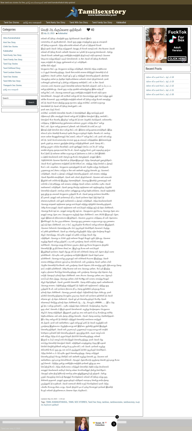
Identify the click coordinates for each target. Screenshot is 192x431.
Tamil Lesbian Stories (12, 72)
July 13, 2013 (48, 33)
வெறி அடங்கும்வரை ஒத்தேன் (61, 30)
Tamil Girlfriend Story (11, 68)
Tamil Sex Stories (11, 22)
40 (92, 29)
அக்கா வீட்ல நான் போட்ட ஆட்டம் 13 (160, 81)
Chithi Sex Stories (10, 47)
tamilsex (105, 402)
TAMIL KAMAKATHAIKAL (56, 402)
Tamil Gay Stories (10, 64)
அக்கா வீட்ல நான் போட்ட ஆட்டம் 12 (160, 86)
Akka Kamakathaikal (11, 38)
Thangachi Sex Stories (12, 85)
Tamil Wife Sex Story (78, 22)
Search (5, 98)
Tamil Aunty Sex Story (55, 22)
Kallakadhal (121, 22)
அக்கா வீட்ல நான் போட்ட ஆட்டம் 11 (160, 90)
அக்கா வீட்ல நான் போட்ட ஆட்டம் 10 (160, 94)
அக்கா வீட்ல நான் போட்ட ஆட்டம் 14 (160, 77)
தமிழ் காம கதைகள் (32, 22)
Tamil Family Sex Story (102, 22)
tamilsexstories (116, 402)
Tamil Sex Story (94, 402)
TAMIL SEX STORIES (78, 402)
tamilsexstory (129, 402)
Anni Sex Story (9, 42)
